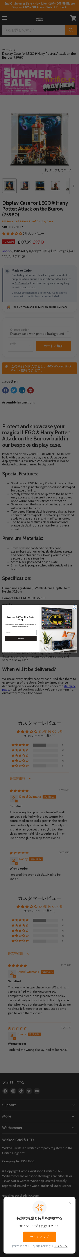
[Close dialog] (74, 607)
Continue (20, 638)
